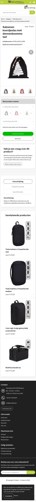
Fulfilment (4, 417)
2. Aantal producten (10, 121)
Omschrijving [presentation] (17, 181)
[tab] (18, 181)
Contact (3, 434)
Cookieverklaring (6, 451)
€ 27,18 (10, 294)
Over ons (3, 425)
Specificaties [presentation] (18, 192)
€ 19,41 (10, 255)
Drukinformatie (5, 420)
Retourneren (5, 440)
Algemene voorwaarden (8, 448)
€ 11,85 (10, 371)
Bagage (8, 19)
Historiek (3, 423)
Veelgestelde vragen (7, 437)
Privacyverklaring (6, 454)
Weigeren (16, 495)
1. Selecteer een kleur (10, 107)
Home (3, 19)
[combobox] (15, 12)
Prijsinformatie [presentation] (18, 186)
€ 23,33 (10, 334)
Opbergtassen (17, 19)
